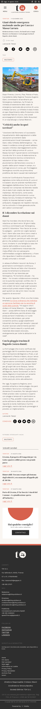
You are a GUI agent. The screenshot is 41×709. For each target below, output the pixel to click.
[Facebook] (32, 2)
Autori (4, 675)
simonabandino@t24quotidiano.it (14, 605)
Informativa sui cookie (10, 666)
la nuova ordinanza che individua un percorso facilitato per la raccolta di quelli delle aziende (20, 303)
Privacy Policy (7, 668)
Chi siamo (5, 660)
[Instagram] (35, 2)
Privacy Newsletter (8, 671)
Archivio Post (6, 673)
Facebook (6, 627)
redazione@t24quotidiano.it (12, 594)
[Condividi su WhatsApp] (6, 49)
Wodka (26, 706)
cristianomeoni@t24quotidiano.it (13, 602)
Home (4, 657)
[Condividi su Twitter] (20, 49)
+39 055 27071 (7, 584)
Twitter (5, 632)
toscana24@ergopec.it (13, 580)
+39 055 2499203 (8, 613)
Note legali (5, 664)
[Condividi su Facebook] (13, 49)
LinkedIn (6, 635)
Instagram (7, 630)
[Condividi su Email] (35, 49)
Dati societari (6, 662)
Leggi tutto (6, 466)
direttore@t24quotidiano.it (11, 600)
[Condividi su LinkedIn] (28, 49)
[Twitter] (39, 2)
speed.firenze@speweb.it (11, 615)
